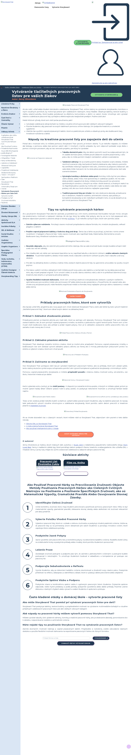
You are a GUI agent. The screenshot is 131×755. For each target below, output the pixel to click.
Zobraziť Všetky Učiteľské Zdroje (75, 643)
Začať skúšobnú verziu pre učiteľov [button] (75, 434)
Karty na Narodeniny (8, 160)
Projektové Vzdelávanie (9, 170)
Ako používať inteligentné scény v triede (42, 429)
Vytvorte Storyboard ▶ (106, 95)
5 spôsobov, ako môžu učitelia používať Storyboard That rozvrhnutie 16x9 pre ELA (9, 139)
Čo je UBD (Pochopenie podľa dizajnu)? (9, 152)
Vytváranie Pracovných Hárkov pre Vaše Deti (10, 192)
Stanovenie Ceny (41, 7)
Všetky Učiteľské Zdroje (12, 87)
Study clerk (78, 445)
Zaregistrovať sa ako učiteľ (112, 42)
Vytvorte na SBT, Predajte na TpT (7, 197)
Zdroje (38, 3)
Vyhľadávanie (100, 638)
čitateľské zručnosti (38, 406)
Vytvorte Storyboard (60, 7)
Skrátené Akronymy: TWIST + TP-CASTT (8, 174)
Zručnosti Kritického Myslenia (8, 201)
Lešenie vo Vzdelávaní (9, 163)
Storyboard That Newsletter (7, 183)
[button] (49, 3)
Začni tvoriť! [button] (75, 296)
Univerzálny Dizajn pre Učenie (9, 188)
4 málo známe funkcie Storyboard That (42, 426)
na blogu (71, 219)
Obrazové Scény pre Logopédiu (8, 167)
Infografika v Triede (8, 158)
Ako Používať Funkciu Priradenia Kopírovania (9, 147)
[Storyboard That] (7, 2)
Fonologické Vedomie (9, 155)
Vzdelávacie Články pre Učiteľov (31, 87)
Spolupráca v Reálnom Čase (9, 178)
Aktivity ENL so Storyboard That (39, 424)
